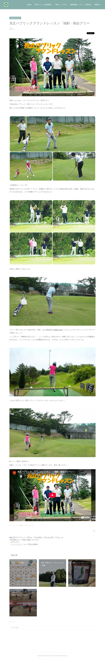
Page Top (52, 647)
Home (29, 5)
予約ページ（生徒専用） (43, 5)
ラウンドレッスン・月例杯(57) (16, 525)
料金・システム (61, 5)
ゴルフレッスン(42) (28, 525)
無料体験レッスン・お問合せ (80, 5)
